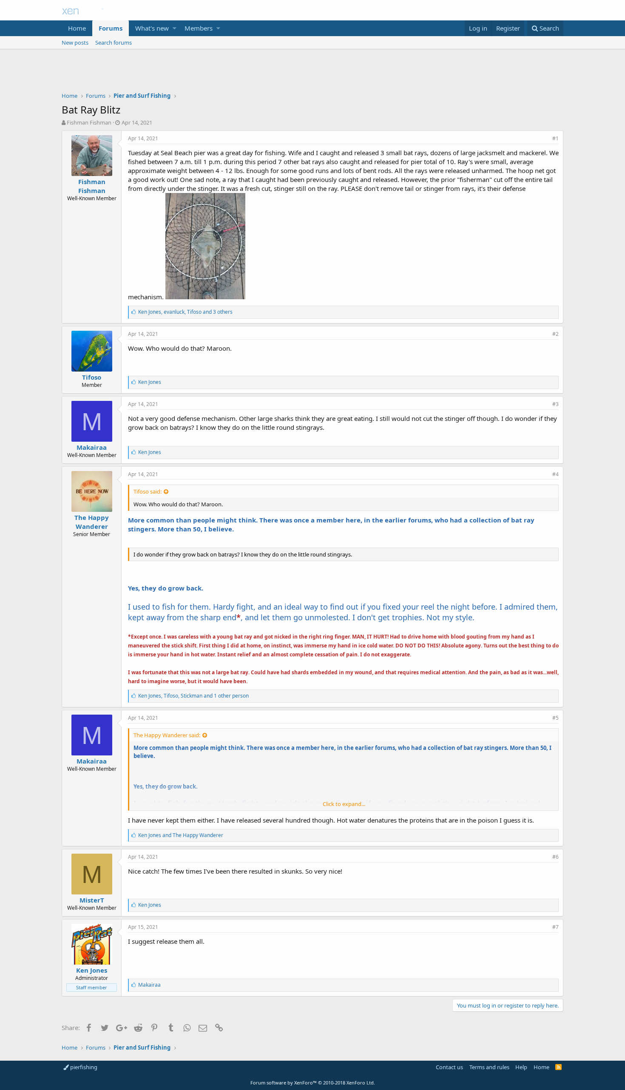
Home (77, 28)
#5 (555, 717)
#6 (555, 856)
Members (199, 28)
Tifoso (91, 377)
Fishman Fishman (89, 122)
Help (521, 1067)
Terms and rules (489, 1067)
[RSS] (558, 1067)
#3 (555, 404)
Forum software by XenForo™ (312, 1082)
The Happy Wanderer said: (167, 735)
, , (185, 311)
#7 (555, 927)
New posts (75, 42)
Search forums (113, 42)
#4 (555, 474)
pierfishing (83, 1067)
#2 (555, 334)
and (180, 835)
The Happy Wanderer (91, 522)
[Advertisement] (312, 73)
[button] (174, 28)
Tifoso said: (148, 491)
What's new (152, 28)
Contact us (449, 1067)
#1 (555, 138)
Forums (110, 28)
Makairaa (92, 447)
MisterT (92, 900)
